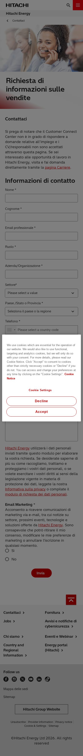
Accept (41, 412)
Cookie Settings (40, 390)
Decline (41, 401)
